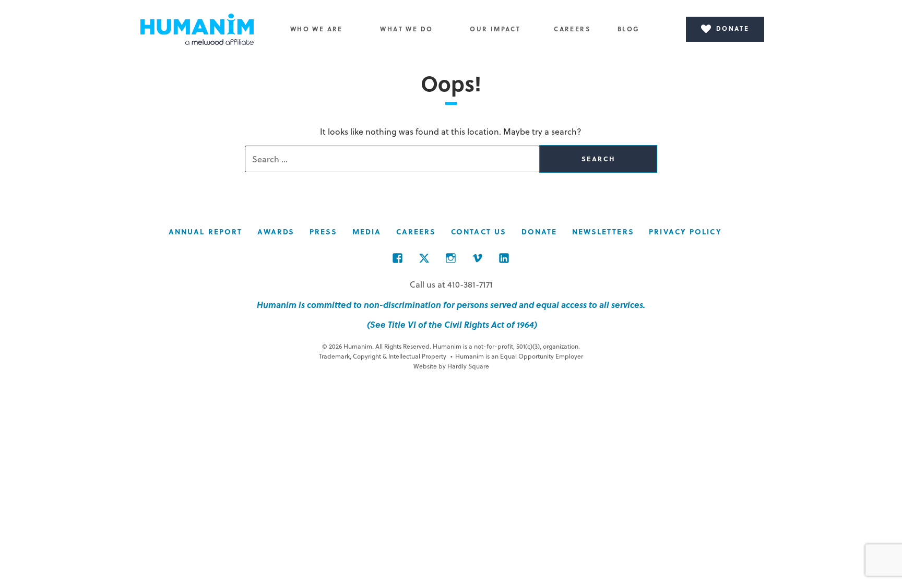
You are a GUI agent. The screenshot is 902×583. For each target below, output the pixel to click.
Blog (629, 28)
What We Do (406, 28)
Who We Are (316, 28)
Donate (539, 231)
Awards (276, 231)
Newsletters (603, 231)
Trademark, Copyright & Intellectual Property (382, 356)
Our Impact (495, 28)
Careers (572, 28)
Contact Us (478, 231)
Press (324, 231)
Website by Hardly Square (451, 366)
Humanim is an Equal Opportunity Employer (516, 356)
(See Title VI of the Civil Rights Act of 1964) (451, 324)
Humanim (197, 29)
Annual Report (205, 231)
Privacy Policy (685, 231)
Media (367, 231)
